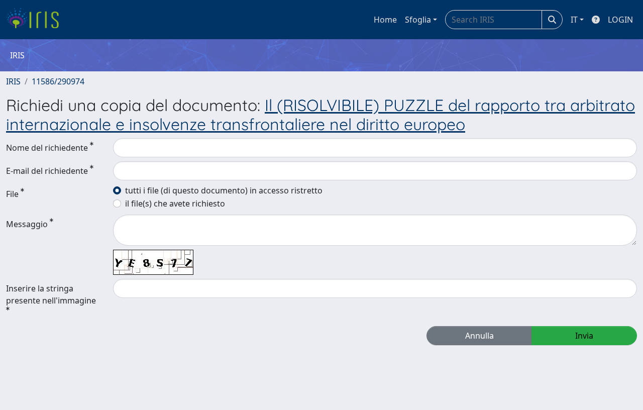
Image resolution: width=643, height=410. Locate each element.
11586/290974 (58, 81)
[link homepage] (36, 19)
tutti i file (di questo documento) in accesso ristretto (224, 190)
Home (385, 19)
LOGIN (620, 19)
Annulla (479, 335)
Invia (584, 335)
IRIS (13, 81)
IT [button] (574, 19)
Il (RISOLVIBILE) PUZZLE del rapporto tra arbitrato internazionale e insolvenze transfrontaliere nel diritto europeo (320, 114)
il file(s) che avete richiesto (175, 203)
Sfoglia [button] (418, 19)
